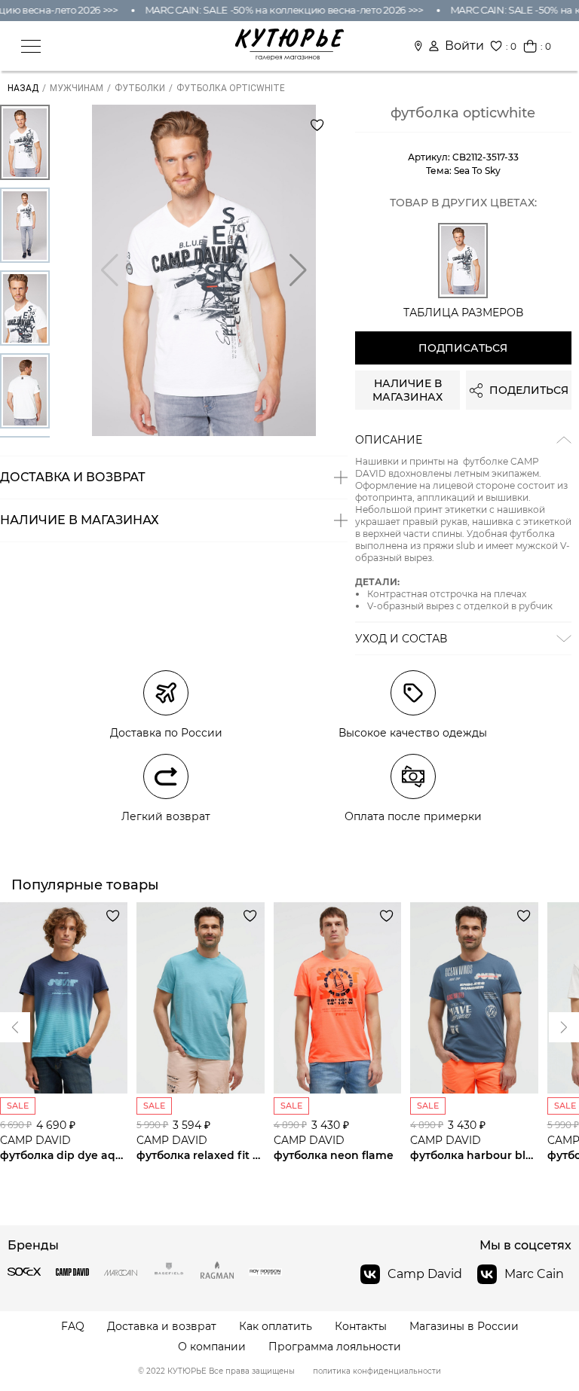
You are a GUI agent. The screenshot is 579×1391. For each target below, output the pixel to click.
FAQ (72, 1326)
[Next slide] (15, 1027)
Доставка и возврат (161, 1326)
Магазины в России (464, 1326)
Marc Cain (534, 1274)
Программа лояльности (334, 1347)
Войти (464, 46)
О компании (212, 1347)
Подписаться (462, 348)
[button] (298, 270)
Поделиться (528, 390)
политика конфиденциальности (377, 1371)
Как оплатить (275, 1326)
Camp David (425, 1274)
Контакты (361, 1326)
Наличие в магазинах (407, 390)
